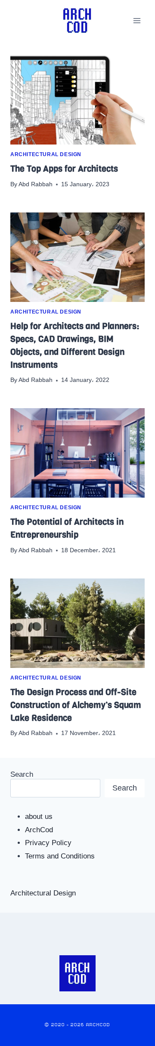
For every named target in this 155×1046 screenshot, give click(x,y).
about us (39, 816)
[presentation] (77, 100)
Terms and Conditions (60, 856)
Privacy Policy (48, 843)
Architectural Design (45, 154)
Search (21, 774)
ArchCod (39, 830)
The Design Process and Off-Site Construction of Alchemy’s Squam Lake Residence (75, 705)
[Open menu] (137, 20)
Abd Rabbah (36, 184)
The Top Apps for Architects (64, 169)
